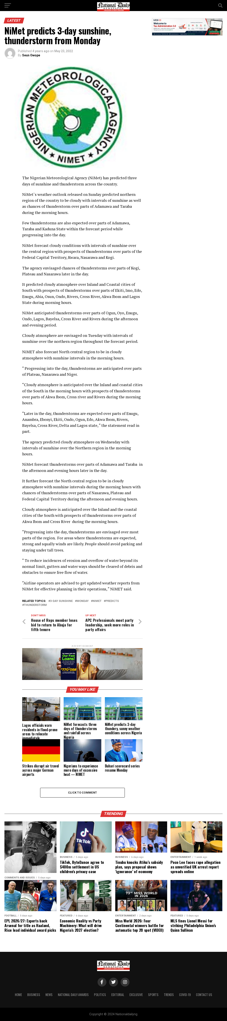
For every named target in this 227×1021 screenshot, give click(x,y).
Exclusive (136, 994)
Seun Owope (31, 55)
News (49, 994)
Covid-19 (185, 994)
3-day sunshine (61, 601)
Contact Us (204, 994)
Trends (169, 994)
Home (18, 994)
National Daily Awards (73, 994)
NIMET (97, 601)
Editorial (117, 994)
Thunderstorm (35, 605)
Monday (83, 601)
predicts (112, 601)
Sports (153, 994)
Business (33, 994)
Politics (100, 994)
